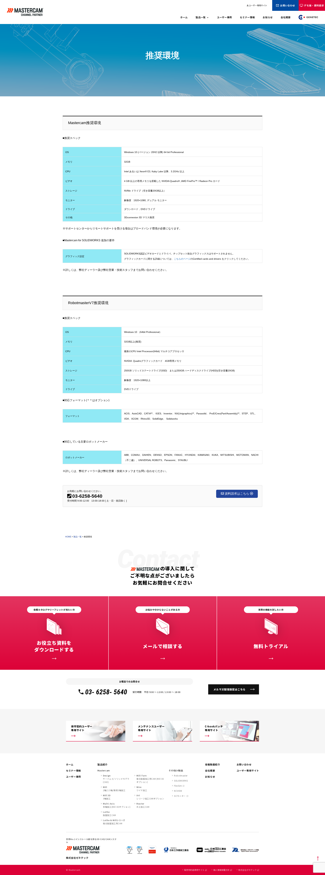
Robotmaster (181, 775)
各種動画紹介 (212, 764)
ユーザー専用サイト (256, 5)
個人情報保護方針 (221, 869)
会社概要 (286, 17)
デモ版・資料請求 (314, 5)
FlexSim (178, 785)
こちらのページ (182, 258)
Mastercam (104, 770)
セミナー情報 (247, 17)
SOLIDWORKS (181, 780)
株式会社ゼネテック (247, 869)
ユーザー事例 (224, 17)
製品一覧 (201, 17)
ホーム (184, 17)
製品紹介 (102, 764)
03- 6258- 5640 (106, 692)
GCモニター (180, 795)
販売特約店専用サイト (194, 869)
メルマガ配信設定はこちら (229, 689)
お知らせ (268, 17)
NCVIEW (178, 790)
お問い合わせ (287, 5)
